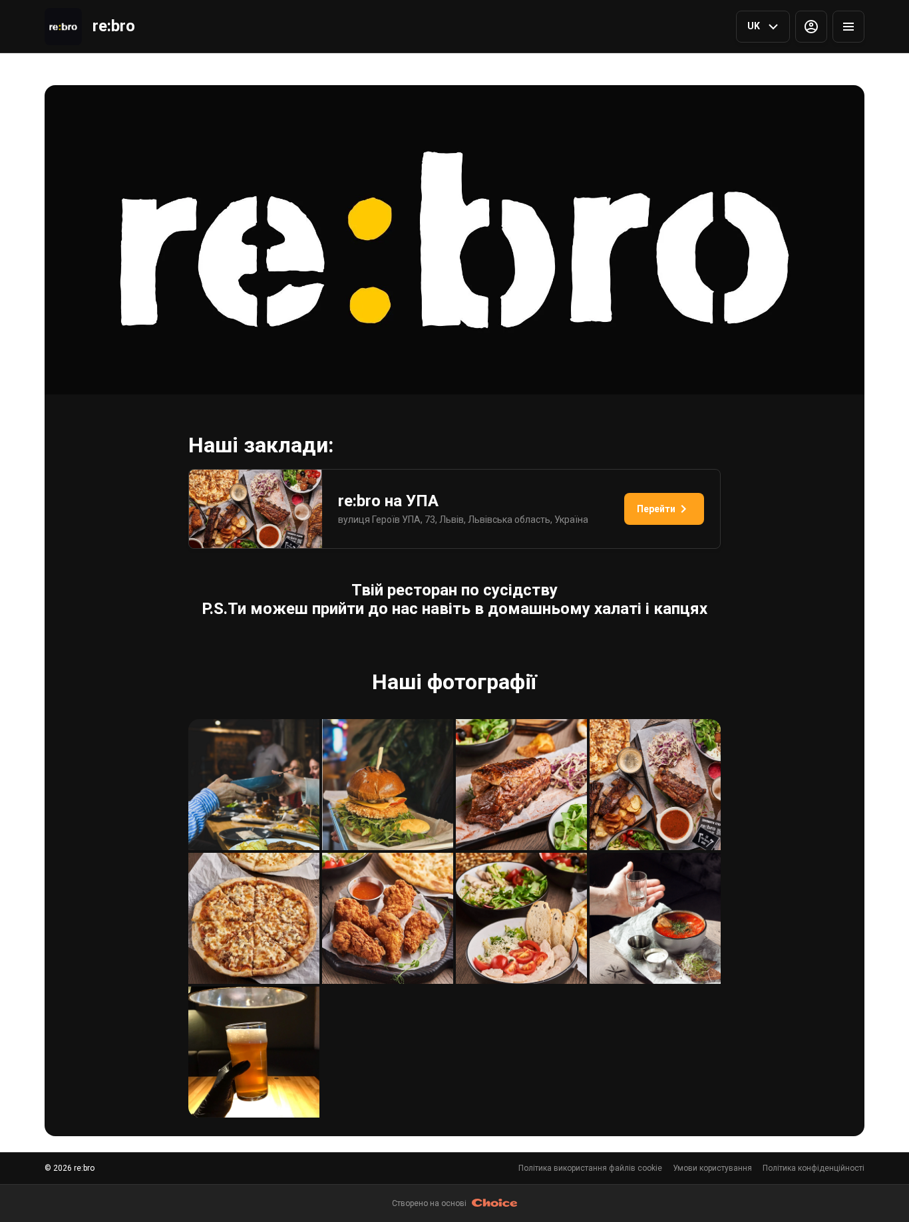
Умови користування (712, 1168)
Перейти (656, 509)
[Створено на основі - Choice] (495, 1203)
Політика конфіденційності (813, 1168)
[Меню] (848, 27)
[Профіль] (811, 27)
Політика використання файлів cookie (590, 1168)
